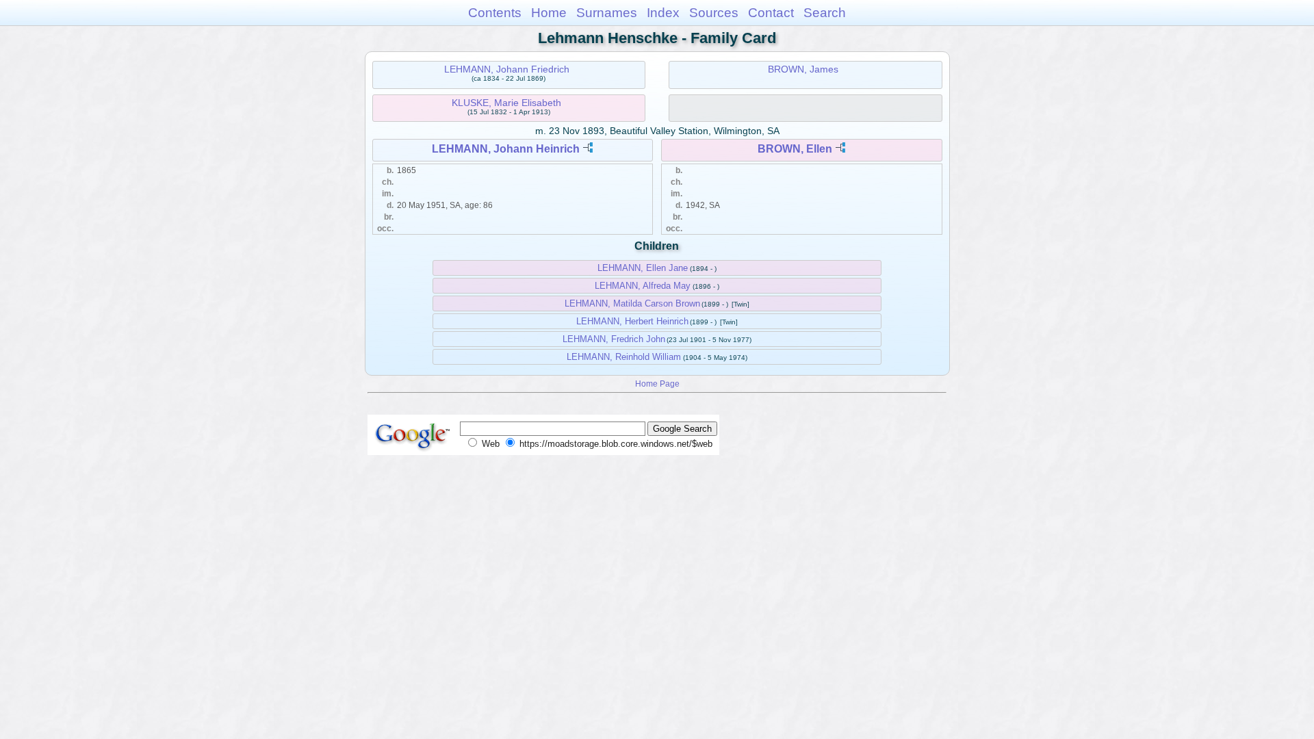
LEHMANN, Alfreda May (643, 286)
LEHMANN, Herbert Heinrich (632, 321)
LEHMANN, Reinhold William (624, 357)
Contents (494, 12)
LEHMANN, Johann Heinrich (506, 149)
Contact (771, 12)
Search (824, 12)
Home (549, 12)
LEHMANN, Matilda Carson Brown (632, 303)
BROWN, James (803, 69)
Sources (713, 12)
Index (663, 12)
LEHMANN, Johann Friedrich (506, 69)
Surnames (606, 12)
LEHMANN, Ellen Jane (642, 268)
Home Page (657, 383)
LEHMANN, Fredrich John (614, 339)
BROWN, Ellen (795, 149)
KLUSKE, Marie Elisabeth (506, 102)
